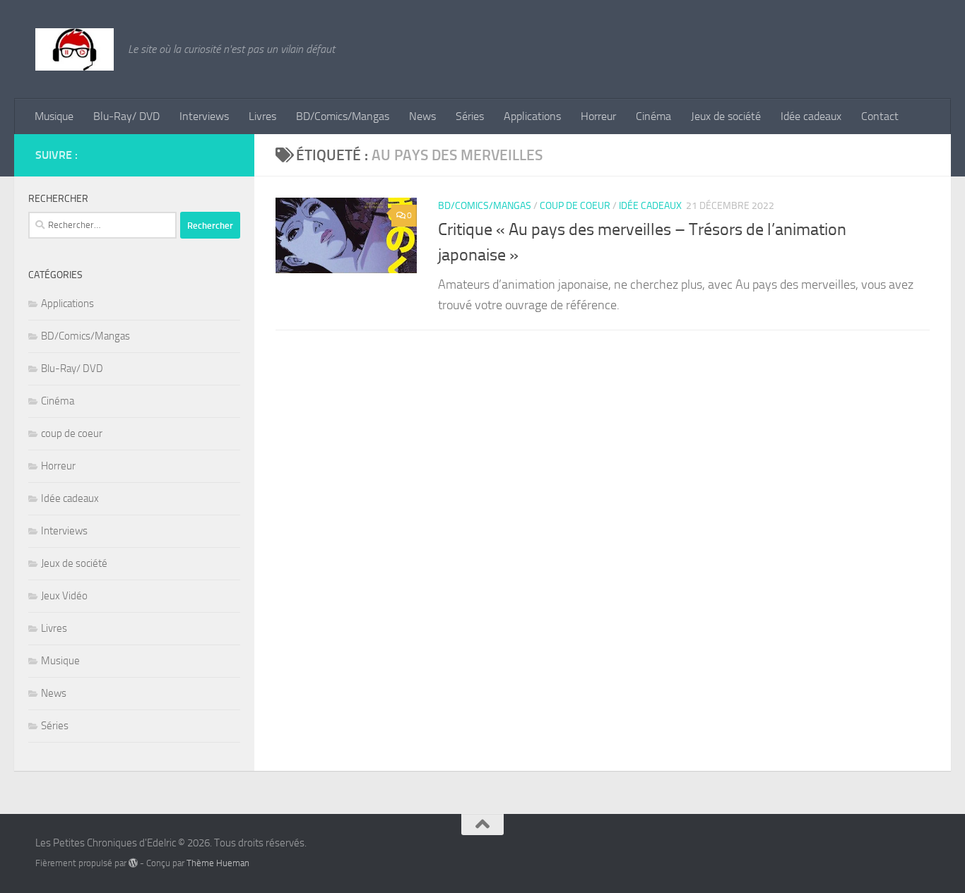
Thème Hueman (218, 863)
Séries (470, 116)
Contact (880, 116)
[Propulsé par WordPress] (133, 863)
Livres (262, 116)
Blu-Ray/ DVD (126, 116)
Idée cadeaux (811, 116)
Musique (54, 116)
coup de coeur (575, 206)
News (422, 116)
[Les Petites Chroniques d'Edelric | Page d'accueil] (74, 49)
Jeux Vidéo (64, 595)
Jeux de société (726, 116)
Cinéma (653, 116)
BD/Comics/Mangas (342, 116)
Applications (532, 116)
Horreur (598, 116)
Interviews (204, 116)
